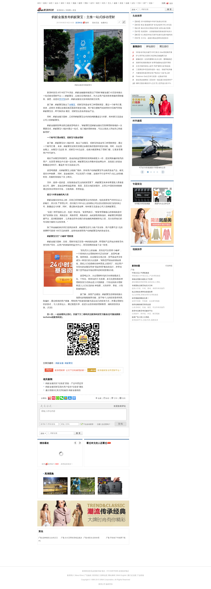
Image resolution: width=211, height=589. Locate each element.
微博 (80, 3)
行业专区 (168, 265)
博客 (86, 3)
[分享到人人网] (70, 398)
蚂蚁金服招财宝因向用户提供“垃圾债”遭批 (64, 386)
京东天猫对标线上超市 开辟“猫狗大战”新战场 (153, 66)
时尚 (104, 3)
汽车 (139, 3)
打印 (115, 398)
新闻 (45, 3)
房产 (145, 3)
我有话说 (95, 22)
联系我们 (95, 575)
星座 (121, 3)
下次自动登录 (88, 424)
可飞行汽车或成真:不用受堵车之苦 (152, 167)
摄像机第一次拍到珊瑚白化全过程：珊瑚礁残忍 (154, 59)
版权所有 (109, 584)
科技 (68, 3)
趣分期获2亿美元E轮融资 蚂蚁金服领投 (63, 390)
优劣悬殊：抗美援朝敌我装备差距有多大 (156, 31)
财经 (62, 3)
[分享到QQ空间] (65, 398)
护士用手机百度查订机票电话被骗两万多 (151, 55)
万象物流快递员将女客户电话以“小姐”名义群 (153, 73)
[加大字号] (124, 22)
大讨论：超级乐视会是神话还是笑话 (154, 38)
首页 (39, 3)
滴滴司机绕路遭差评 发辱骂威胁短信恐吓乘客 (153, 62)
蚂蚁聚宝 (69, 363)
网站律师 (111, 575)
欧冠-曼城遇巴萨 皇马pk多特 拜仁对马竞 (156, 24)
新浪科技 (60, 10)
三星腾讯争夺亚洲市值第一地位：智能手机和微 (154, 69)
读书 (92, 3)
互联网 (68, 10)
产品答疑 (140, 575)
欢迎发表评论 (120, 405)
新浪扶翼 (136, 265)
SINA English (121, 575)
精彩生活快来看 (93, 538)
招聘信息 (103, 575)
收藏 (127, 3)
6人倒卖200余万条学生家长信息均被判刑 (156, 34)
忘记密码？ (106, 424)
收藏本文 (104, 22)
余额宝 (72, 104)
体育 (51, 3)
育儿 (109, 3)
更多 (151, 3)
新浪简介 (70, 575)
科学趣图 (137, 120)
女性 (133, 3)
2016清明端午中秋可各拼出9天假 (154, 21)
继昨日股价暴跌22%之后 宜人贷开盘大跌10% (153, 83)
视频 (74, 3)
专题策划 (137, 184)
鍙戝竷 (120, 424)
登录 (57, 464)
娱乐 (56, 3)
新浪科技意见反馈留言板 (91, 571)
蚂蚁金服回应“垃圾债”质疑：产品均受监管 (64, 383)
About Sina (79, 575)
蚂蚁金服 (60, 363)
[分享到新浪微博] (49, 398)
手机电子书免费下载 (117, 538)
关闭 (123, 398)
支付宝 (62, 99)
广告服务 (88, 575)
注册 (163, 3)
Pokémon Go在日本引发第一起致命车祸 (151, 76)
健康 (115, 3)
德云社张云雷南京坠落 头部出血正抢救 (156, 28)
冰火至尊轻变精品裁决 (73, 538)
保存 (107, 398)
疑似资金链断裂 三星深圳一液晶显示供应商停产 (154, 79)
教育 (98, 3)
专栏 (137, 38)
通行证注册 (131, 575)
